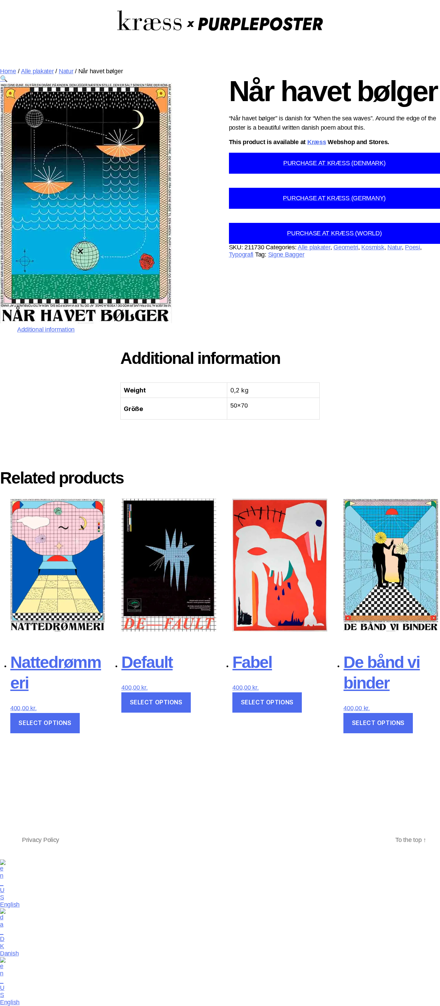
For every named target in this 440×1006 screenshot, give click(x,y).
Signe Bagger (286, 254)
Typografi (241, 254)
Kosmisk (372, 247)
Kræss (316, 142)
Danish (9, 953)
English (10, 904)
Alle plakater (37, 71)
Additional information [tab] (46, 329)
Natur (66, 71)
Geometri (345, 247)
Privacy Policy (40, 839)
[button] (4, 78)
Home (8, 71)
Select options (45, 723)
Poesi (412, 247)
